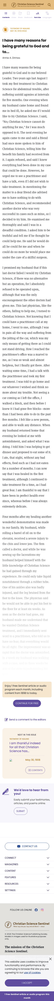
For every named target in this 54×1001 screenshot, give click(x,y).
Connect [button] (10, 858)
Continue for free (27, 703)
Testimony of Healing (20, 28)
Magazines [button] (11, 864)
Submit (20, 811)
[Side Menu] (4, 5)
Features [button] (10, 877)
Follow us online (21, 910)
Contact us (29, 846)
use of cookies (32, 972)
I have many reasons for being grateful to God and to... (25, 46)
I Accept (27, 983)
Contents (37, 770)
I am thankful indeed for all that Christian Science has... (24, 747)
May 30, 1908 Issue (18, 31)
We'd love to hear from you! (31, 791)
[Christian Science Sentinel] (27, 5)
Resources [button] (11, 884)
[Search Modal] (49, 5)
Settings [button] (10, 890)
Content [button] (10, 871)
